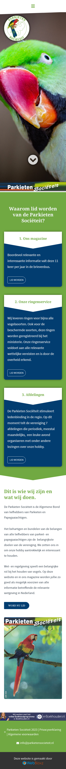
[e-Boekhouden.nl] (33, 717)
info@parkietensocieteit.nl (37, 743)
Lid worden (17, 279)
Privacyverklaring (50, 730)
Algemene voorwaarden (23, 734)
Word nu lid (16, 605)
